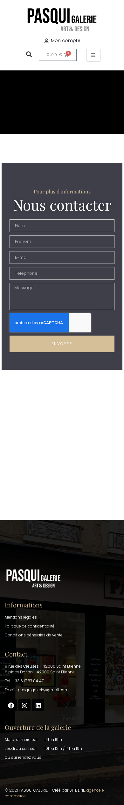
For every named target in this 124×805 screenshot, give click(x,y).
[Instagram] (24, 705)
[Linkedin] (38, 705)
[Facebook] (11, 705)
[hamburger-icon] (93, 55)
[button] (29, 54)
